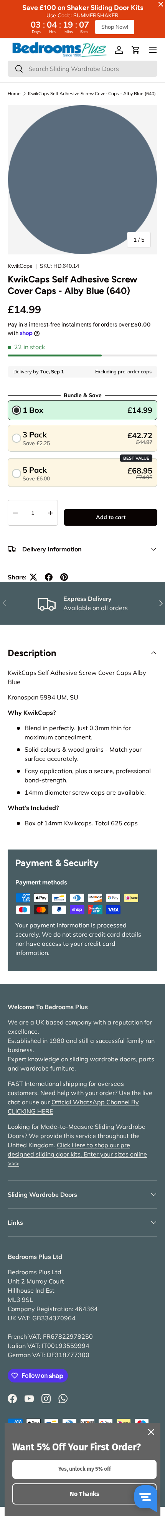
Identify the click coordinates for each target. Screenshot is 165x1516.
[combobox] (82, 69)
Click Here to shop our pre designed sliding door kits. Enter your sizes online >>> (77, 1154)
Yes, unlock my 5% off (84, 1469)
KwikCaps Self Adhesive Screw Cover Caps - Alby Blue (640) (92, 93)
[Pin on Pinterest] (64, 577)
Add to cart (110, 517)
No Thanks (84, 1494)
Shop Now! (114, 26)
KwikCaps (20, 265)
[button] (135, 49)
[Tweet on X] (33, 577)
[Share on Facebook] (48, 577)
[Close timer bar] (160, 4)
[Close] (151, 1432)
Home (14, 93)
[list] (82, 179)
